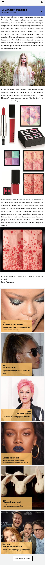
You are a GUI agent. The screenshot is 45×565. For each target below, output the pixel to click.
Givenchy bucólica (14, 10)
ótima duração (25, 23)
